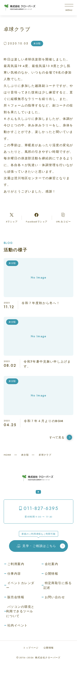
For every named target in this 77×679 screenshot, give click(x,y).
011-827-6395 (41, 508)
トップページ (31, 647)
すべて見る (56, 437)
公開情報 (49, 647)
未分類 (25, 454)
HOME (7, 454)
